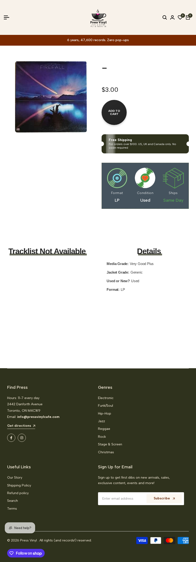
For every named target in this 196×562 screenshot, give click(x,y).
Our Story (14, 478)
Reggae (104, 429)
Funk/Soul (105, 406)
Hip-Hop (104, 413)
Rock (102, 437)
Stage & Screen (110, 444)
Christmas (106, 452)
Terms (12, 509)
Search (12, 501)
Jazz (101, 421)
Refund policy (18, 493)
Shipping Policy (19, 485)
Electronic (106, 398)
